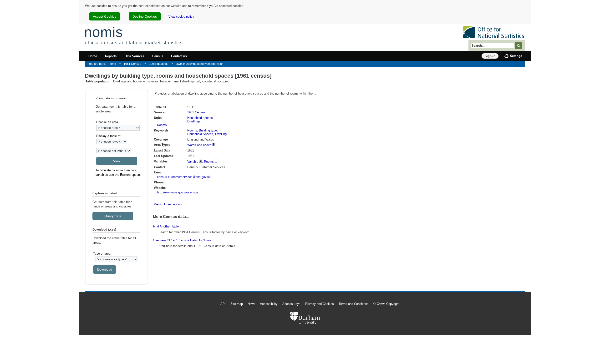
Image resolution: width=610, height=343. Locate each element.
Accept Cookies (104, 16)
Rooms (162, 125)
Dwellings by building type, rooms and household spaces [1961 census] (203, 63)
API (223, 304)
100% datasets (158, 63)
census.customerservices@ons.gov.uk (184, 177)
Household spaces (200, 118)
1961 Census (132, 63)
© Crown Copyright (386, 304)
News (251, 304)
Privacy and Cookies (319, 304)
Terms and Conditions (354, 304)
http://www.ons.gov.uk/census (177, 192)
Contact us (179, 56)
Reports (111, 56)
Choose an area (107, 122)
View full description (168, 204)
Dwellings (193, 121)
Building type (208, 130)
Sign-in (490, 56)
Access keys (291, 304)
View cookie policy (181, 16)
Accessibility (269, 304)
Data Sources (134, 56)
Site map (236, 304)
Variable (192, 161)
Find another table (166, 226)
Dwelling (221, 134)
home (112, 63)
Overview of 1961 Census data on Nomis (182, 240)
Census (157, 56)
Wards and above (199, 145)
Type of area (101, 253)
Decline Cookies (144, 16)
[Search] (518, 45)
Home (92, 56)
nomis (103, 32)
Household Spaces (200, 134)
